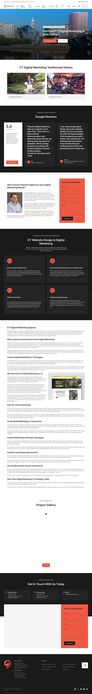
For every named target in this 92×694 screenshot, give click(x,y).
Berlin (52, 212)
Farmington (44, 212)
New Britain (38, 212)
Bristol (49, 212)
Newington (32, 214)
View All (46, 565)
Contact (85, 6)
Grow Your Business (50, 41)
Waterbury (18, 215)
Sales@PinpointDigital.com (72, 594)
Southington (38, 214)
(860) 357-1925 (84, 1)
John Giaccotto (34, 203)
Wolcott (51, 214)
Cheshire (14, 215)
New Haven (29, 215)
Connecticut (43, 215)
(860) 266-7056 (40, 594)
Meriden (9, 215)
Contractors (63, 41)
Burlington (26, 214)
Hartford (24, 215)
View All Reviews (12, 162)
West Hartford (45, 214)
